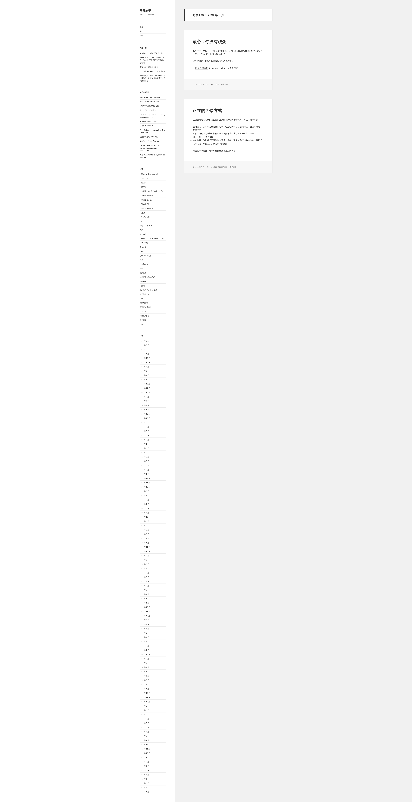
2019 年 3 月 (144, 534)
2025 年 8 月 (144, 366)
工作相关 (143, 281)
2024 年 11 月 (145, 388)
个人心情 (143, 247)
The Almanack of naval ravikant (153, 238)
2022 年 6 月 (144, 457)
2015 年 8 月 (144, 620)
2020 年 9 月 (144, 500)
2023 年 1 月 (144, 444)
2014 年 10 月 (145, 654)
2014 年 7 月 (144, 667)
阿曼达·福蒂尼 (201, 68)
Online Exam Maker (148, 110)
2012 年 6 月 (144, 770)
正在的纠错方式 (207, 110)
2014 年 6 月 (144, 671)
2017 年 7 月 (144, 581)
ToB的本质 (144, 243)
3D (141, 221)
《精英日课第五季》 (147, 208)
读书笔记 (143, 320)
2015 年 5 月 (144, 633)
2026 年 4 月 (144, 349)
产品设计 (143, 251)
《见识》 (143, 213)
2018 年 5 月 (144, 568)
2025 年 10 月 (145, 362)
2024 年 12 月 (145, 384)
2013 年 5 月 (144, 723)
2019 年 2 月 (144, 538)
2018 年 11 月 (145, 547)
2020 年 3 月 (144, 512)
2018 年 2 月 (144, 573)
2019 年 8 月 (144, 521)
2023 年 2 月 (144, 439)
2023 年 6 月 (144, 427)
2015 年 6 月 (144, 628)
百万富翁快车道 (146, 307)
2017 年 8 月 (144, 577)
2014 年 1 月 (144, 689)
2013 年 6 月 (144, 719)
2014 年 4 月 (144, 676)
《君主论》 (144, 187)
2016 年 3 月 (144, 598)
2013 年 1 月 (144, 740)
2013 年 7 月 (144, 714)
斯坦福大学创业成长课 (148, 290)
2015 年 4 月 (144, 637)
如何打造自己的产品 (147, 277)
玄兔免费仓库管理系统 (148, 121)
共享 (141, 260)
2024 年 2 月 (144, 405)
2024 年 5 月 (144, 401)
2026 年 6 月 (144, 341)
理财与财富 (144, 303)
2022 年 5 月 (144, 461)
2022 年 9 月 (144, 448)
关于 (141, 35)
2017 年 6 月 (144, 585)
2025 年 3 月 (144, 379)
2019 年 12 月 (145, 517)
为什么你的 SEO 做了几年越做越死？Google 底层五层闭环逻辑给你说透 (152, 60)
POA (141, 230)
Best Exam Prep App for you (151, 141)
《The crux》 (145, 178)
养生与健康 (144, 264)
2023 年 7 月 (144, 422)
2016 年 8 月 (144, 590)
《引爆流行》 (145, 204)
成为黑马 (143, 286)
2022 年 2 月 (144, 470)
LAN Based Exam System (150, 97)
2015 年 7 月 (144, 624)
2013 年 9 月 (144, 706)
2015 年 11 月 (145, 611)
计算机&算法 (144, 316)
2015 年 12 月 (145, 607)
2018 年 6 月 (144, 564)
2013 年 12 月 (145, 693)
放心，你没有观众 (209, 41)
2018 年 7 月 (144, 560)
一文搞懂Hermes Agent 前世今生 (153, 71)
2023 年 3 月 (144, 435)
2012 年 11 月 (145, 749)
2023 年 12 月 (145, 414)
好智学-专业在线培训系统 (149, 106)
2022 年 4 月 (144, 465)
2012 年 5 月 (144, 774)
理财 (141, 298)
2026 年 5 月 (144, 345)
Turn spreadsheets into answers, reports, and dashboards (149, 148)
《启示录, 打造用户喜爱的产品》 (152, 191)
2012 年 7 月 (144, 766)
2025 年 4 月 (144, 375)
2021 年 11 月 (145, 482)
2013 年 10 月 (145, 701)
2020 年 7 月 (144, 504)
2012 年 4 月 (144, 779)
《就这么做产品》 (146, 200)
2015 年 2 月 (144, 646)
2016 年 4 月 (144, 594)
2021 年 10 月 (145, 487)
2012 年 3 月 (144, 783)
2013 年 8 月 (144, 710)
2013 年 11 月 (145, 697)
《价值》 (143, 182)
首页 (141, 27)
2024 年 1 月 (144, 409)
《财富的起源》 (146, 217)
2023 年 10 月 (145, 418)
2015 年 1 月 (144, 650)
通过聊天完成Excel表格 (149, 137)
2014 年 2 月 (144, 684)
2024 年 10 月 (145, 392)
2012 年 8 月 (144, 762)
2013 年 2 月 (144, 736)
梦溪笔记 (145, 11)
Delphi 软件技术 (146, 225)
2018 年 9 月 (144, 555)
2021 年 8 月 (144, 495)
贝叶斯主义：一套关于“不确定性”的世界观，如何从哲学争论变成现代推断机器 (152, 78)
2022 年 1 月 (144, 474)
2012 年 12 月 (145, 744)
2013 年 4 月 (144, 727)
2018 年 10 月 (145, 551)
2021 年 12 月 (145, 478)
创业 (141, 268)
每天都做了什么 (146, 294)
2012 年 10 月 (145, 753)
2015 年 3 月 (144, 641)
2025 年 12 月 (145, 358)
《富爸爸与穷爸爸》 (147, 195)
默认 (141, 324)
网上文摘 (143, 311)
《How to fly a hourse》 (149, 174)
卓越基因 (143, 273)
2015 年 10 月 (145, 616)
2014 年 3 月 (144, 680)
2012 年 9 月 (144, 757)
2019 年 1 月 (144, 543)
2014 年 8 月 (144, 663)
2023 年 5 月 (144, 431)
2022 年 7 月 (144, 452)
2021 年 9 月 (144, 491)
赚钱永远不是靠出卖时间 (149, 67)
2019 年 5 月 (144, 530)
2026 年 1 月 (144, 354)
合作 (141, 31)
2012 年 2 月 (144, 787)
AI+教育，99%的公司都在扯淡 (151, 53)
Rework (143, 234)
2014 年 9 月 (144, 658)
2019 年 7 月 (144, 525)
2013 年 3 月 (144, 731)
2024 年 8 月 (144, 397)
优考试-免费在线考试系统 (149, 101)
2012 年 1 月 (144, 792)
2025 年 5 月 (144, 371)
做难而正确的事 (146, 255)
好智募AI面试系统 (146, 125)
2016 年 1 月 (144, 603)
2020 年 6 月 (144, 508)
